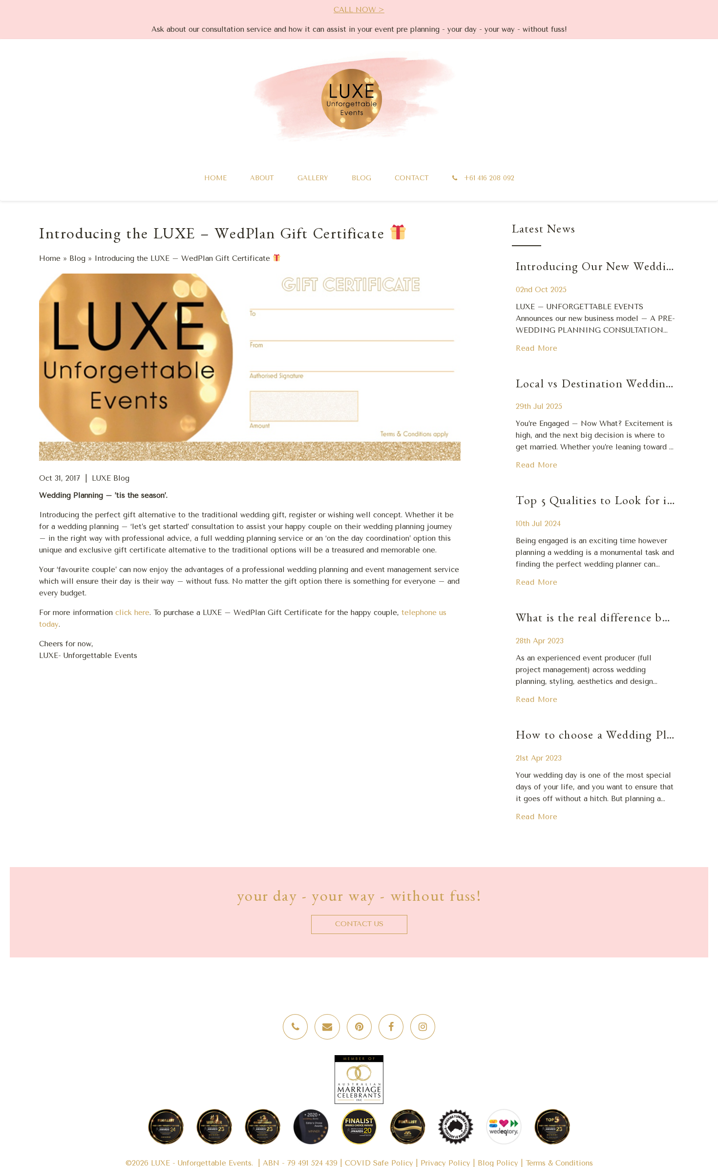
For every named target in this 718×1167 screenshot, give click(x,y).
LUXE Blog (110, 478)
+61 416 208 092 (487, 178)
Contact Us (359, 924)
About (262, 178)
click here (132, 612)
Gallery (312, 178)
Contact (412, 178)
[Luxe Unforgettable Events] (351, 99)
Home (215, 178)
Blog (361, 178)
